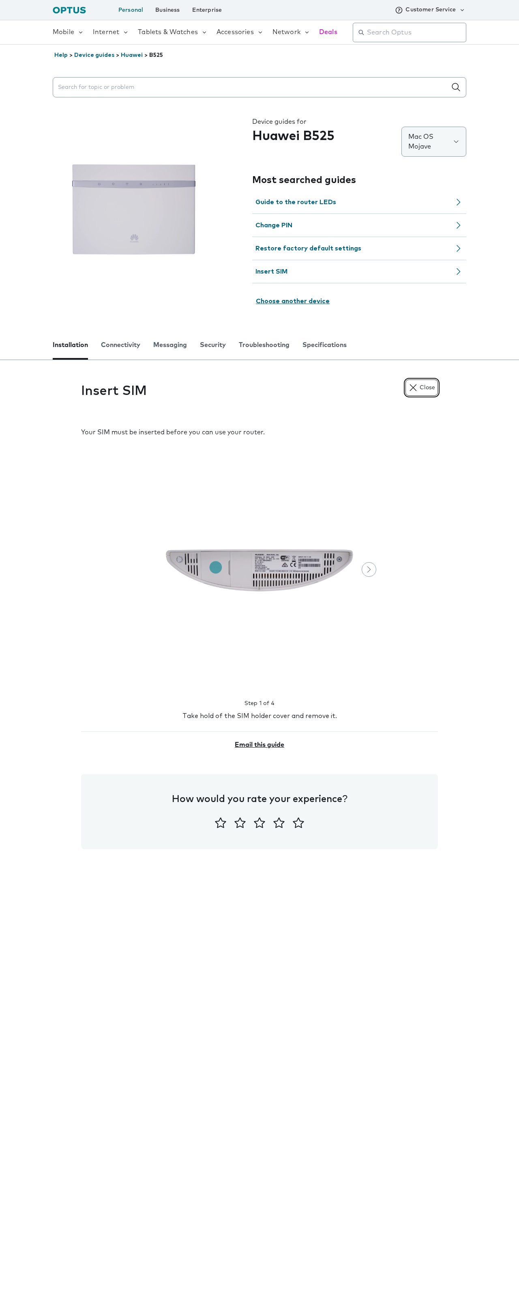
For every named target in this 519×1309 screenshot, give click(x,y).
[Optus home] (69, 10)
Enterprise (207, 10)
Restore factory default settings (308, 248)
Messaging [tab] (170, 345)
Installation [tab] (70, 345)
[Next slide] (369, 569)
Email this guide (259, 745)
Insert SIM (271, 271)
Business (167, 10)
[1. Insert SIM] (259, 570)
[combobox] (415, 32)
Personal (130, 10)
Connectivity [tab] (120, 345)
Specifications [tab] (324, 345)
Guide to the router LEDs (295, 202)
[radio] (220, 822)
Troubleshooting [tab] (264, 345)
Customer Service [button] (430, 10)
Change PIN (273, 225)
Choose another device (293, 301)
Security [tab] (213, 345)
